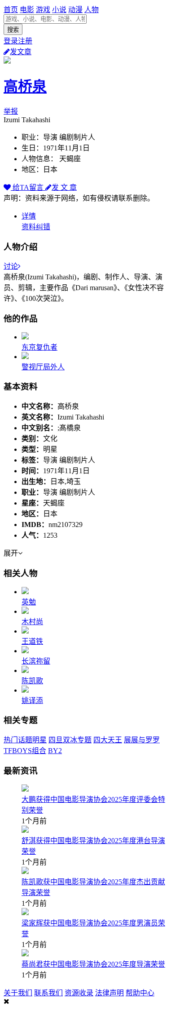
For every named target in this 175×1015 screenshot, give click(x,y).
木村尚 (32, 621)
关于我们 (18, 993)
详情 (29, 216)
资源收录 (79, 993)
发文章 (20, 52)
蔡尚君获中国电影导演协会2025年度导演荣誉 (93, 964)
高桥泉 (25, 86)
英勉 (29, 602)
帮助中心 (140, 993)
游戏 (43, 9)
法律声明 (109, 993)
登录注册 (18, 41)
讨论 (11, 266)
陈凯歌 (32, 681)
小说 (59, 9)
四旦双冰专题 (70, 740)
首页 (11, 9)
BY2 (55, 750)
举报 (11, 111)
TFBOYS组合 (25, 750)
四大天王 (107, 740)
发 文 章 (64, 187)
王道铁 (32, 641)
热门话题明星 (25, 740)
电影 (27, 9)
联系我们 (48, 993)
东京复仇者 (39, 347)
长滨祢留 (36, 661)
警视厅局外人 (43, 367)
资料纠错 (36, 227)
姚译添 (32, 700)
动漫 (75, 9)
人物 (91, 9)
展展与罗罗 (142, 740)
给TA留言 (28, 187)
